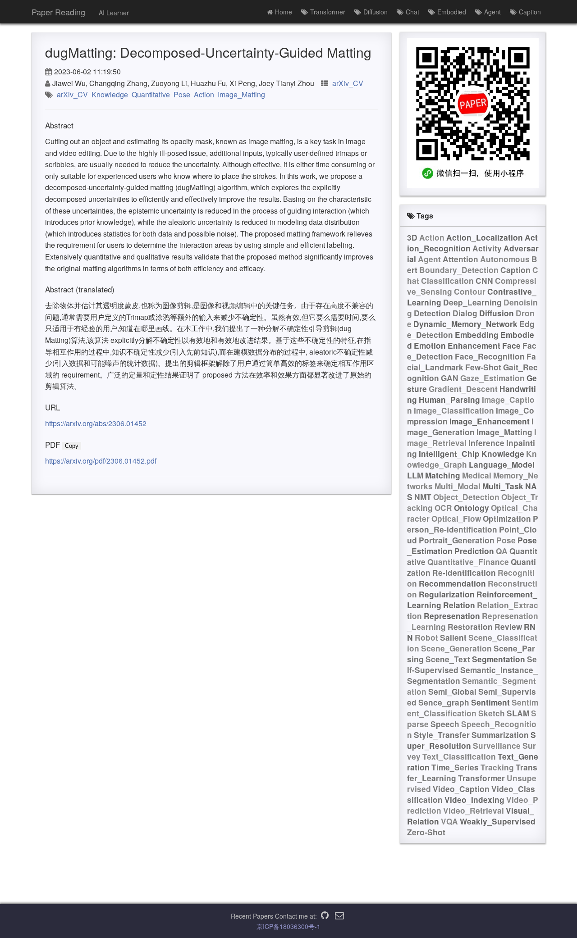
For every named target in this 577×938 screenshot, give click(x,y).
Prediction (474, 551)
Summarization (500, 734)
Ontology (471, 507)
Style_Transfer (442, 734)
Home (283, 11)
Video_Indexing (474, 799)
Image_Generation (470, 426)
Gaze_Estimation (492, 378)
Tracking (497, 767)
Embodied (451, 11)
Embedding (477, 334)
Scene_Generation (456, 648)
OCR (443, 507)
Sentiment (490, 702)
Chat (412, 11)
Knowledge (110, 94)
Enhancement (474, 345)
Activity (487, 248)
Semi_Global (452, 691)
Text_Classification (459, 756)
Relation (459, 605)
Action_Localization (484, 237)
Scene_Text (448, 659)
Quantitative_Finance (468, 561)
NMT (422, 497)
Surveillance (497, 745)
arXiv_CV (347, 83)
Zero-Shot (426, 832)
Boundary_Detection (459, 269)
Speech (444, 724)
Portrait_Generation (457, 540)
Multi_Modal (458, 486)
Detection (432, 313)
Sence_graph (443, 702)
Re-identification (464, 572)
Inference (486, 442)
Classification (447, 280)
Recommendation (452, 583)
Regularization (447, 594)
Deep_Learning (472, 302)
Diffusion (375, 11)
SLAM (518, 713)
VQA (449, 821)
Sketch (491, 713)
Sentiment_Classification (472, 708)
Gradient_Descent (463, 388)
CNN (484, 280)
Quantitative (151, 94)
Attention (460, 259)
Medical (476, 475)
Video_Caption (461, 788)
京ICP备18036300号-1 (288, 926)
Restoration (470, 626)
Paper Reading (58, 12)
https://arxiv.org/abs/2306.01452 (96, 423)
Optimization (507, 518)
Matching (442, 475)
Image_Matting (241, 94)
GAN (449, 378)
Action (204, 94)
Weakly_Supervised (498, 821)
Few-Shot (483, 367)
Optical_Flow (456, 518)
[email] (339, 915)
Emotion (430, 345)
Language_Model (502, 464)
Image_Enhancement (489, 421)
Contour (469, 291)
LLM (415, 475)
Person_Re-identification (472, 524)
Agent (492, 11)
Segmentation (498, 659)
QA (502, 551)
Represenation (452, 615)
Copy (71, 445)
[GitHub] (325, 915)
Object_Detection (466, 497)
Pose (182, 94)
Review (508, 626)
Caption (530, 11)
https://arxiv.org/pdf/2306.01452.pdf (100, 460)
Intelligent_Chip (449, 453)
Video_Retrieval (473, 810)
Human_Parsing (449, 399)
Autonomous (505, 259)
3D (412, 237)
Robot (426, 637)
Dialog (465, 313)
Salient (453, 637)
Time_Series (455, 767)
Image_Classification (454, 410)
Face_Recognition (490, 356)
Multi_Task (502, 486)
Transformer (327, 11)
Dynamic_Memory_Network (465, 324)
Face (511, 345)
